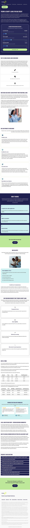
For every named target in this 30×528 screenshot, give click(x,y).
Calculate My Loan (15, 49)
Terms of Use (25, 499)
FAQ (10, 499)
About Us (7, 499)
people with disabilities (5, 185)
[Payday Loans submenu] (5, 4)
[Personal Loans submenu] (16, 4)
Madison (24, 20)
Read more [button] (17, 413)
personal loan (11, 386)
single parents (25, 184)
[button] (1, 411)
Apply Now (15, 242)
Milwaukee (21, 20)
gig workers (21, 184)
